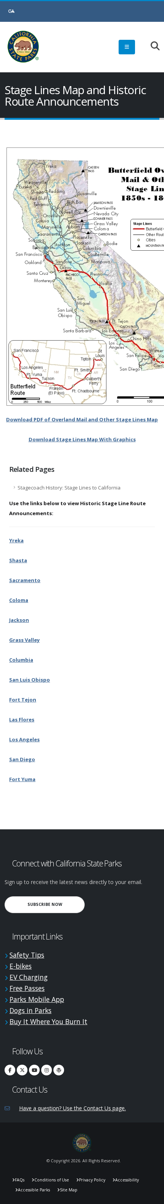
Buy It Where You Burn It (48, 1021)
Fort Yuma (22, 779)
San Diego (22, 759)
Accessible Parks (34, 1190)
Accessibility (127, 1180)
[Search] (151, 46)
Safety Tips (27, 954)
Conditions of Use (51, 1180)
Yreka (16, 540)
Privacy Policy (92, 1180)
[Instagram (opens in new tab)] (46, 1070)
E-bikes (21, 966)
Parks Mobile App (37, 999)
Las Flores (21, 719)
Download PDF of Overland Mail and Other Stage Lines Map (82, 419)
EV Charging (29, 977)
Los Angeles (24, 739)
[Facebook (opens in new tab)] (10, 1070)
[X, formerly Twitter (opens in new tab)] (22, 1070)
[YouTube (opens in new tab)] (34, 1070)
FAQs (19, 1180)
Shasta (18, 560)
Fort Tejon (22, 699)
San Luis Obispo (29, 679)
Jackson (19, 620)
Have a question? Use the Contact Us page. (72, 1108)
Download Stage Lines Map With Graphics (82, 439)
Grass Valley (24, 639)
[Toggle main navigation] (127, 47)
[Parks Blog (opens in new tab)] (58, 1070)
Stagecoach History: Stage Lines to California (69, 487)
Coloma (18, 600)
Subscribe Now (56, 904)
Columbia (21, 659)
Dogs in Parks (30, 1010)
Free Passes (27, 988)
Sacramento (24, 580)
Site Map (68, 1190)
